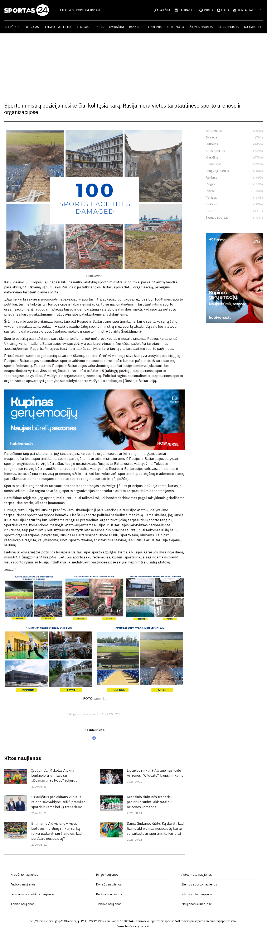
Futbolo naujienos (23, 884)
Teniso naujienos (22, 904)
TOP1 (100, 714)
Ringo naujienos (107, 874)
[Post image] (15, 776)
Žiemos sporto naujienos (199, 884)
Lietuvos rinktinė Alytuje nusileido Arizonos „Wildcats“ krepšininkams (155, 773)
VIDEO (208, 10)
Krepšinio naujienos (24, 874)
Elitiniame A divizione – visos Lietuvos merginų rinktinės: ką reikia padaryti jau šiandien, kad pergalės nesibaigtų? (56, 831)
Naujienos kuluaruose (196, 904)
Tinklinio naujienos (109, 904)
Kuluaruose (89, 714)
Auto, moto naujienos (196, 874)
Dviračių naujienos (109, 884)
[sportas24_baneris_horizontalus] (94, 448)
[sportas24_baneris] (234, 322)
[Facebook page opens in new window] (260, 10)
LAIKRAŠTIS (187, 10)
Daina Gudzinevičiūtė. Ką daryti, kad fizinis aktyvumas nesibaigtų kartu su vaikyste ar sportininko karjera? (155, 828)
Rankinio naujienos (109, 894)
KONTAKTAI (245, 10)
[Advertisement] (133, 65)
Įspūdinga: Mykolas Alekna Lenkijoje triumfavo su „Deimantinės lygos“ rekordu (54, 775)
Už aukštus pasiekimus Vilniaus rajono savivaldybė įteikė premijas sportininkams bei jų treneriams (58, 802)
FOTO (225, 10)
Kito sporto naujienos (196, 894)
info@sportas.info (224, 921)
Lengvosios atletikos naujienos (32, 894)
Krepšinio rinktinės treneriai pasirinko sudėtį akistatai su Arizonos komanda (149, 802)
